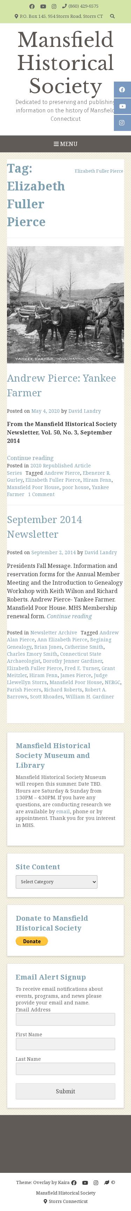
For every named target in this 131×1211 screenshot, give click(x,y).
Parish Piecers (24, 689)
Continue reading (30, 458)
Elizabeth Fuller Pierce (53, 479)
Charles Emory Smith (32, 653)
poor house (75, 487)
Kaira (64, 1182)
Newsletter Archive (53, 632)
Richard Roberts (63, 689)
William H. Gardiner (90, 696)
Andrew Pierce (62, 472)
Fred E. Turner (82, 668)
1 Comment (41, 494)
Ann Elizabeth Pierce (62, 639)
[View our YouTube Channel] (43, 6)
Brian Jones (48, 646)
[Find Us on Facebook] (32, 6)
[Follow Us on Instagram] (54, 6)
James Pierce (75, 675)
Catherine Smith (84, 646)
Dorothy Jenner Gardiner (72, 660)
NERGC (112, 682)
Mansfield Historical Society (65, 63)
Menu (68, 144)
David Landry (84, 411)
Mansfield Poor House (33, 487)
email (63, 811)
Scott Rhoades (46, 696)
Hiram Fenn (97, 479)
